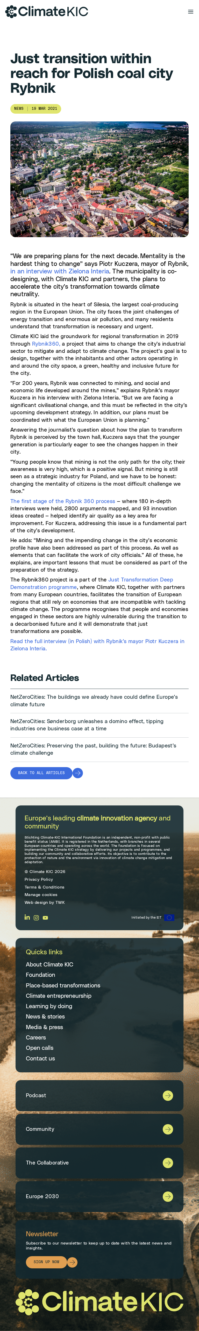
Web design (36, 902)
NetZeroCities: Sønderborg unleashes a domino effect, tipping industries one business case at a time (87, 725)
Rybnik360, (45, 344)
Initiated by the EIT (146, 917)
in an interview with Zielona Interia (59, 271)
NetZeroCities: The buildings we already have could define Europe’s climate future (94, 701)
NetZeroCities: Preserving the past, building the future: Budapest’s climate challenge (93, 749)
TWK (60, 902)
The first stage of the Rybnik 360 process (62, 501)
